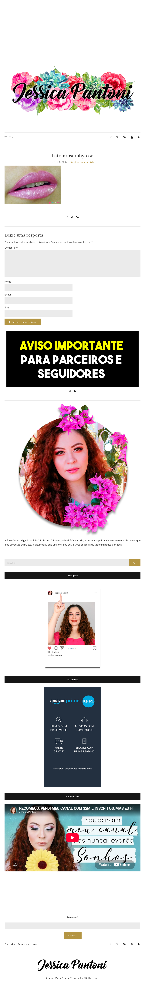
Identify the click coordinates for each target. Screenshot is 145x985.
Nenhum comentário (82, 162)
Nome (9, 281)
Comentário (11, 247)
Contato (10, 944)
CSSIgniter (91, 978)
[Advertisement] (72, 34)
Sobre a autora (27, 944)
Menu (13, 137)
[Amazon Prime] (72, 736)
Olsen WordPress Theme (62, 978)
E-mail (9, 294)
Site (7, 307)
